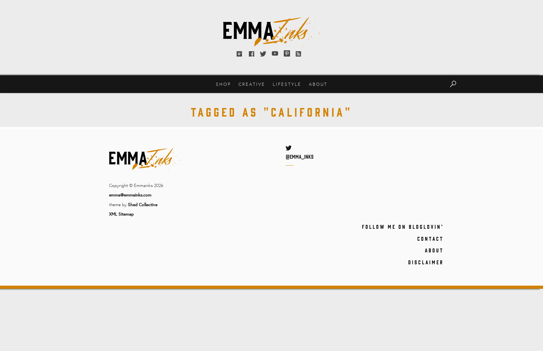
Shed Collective (142, 204)
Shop (223, 84)
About (318, 84)
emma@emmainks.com (130, 195)
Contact (430, 238)
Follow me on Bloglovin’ (403, 226)
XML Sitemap (121, 214)
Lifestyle (287, 84)
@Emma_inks (300, 156)
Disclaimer (426, 262)
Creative (252, 84)
